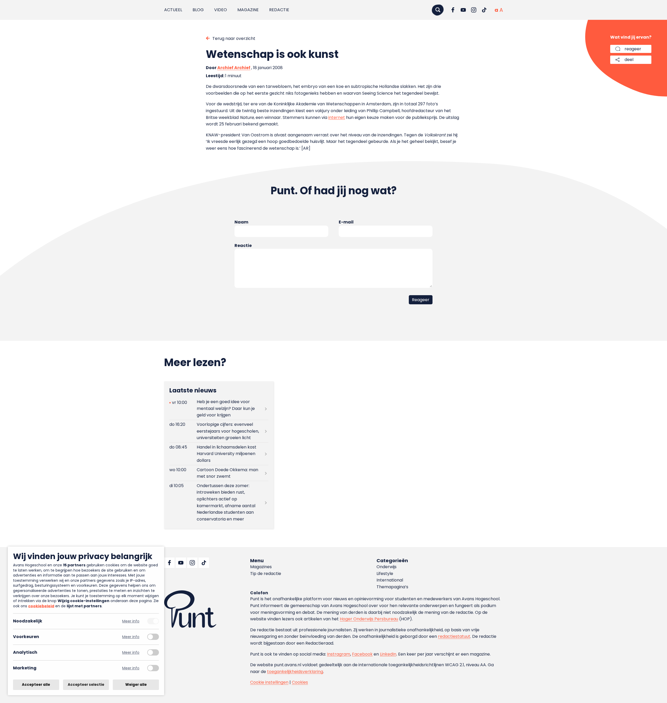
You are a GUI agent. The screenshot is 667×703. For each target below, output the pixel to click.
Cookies (300, 682)
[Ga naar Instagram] (473, 10)
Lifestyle (384, 574)
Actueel (173, 10)
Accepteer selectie (86, 684)
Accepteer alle (36, 684)
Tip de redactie (265, 574)
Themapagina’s (392, 587)
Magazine (248, 10)
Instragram (338, 654)
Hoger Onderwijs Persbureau (369, 619)
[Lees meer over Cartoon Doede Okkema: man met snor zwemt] (218, 473)
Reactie (243, 246)
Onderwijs (386, 567)
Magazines (261, 567)
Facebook (362, 654)
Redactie (279, 10)
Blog (198, 10)
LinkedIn (388, 654)
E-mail (346, 222)
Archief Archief (233, 68)
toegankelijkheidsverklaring (295, 672)
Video (220, 10)
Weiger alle (136, 684)
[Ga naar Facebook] (453, 10)
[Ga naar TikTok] (484, 10)
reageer (633, 49)
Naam (241, 222)
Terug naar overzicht (233, 38)
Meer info (130, 621)
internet (336, 117)
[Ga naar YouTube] (463, 10)
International (389, 580)
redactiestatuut (454, 636)
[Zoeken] (437, 10)
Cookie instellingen (269, 682)
